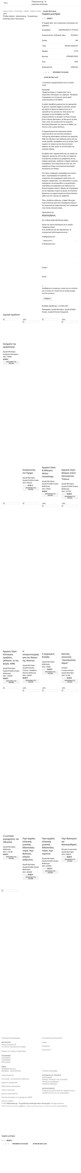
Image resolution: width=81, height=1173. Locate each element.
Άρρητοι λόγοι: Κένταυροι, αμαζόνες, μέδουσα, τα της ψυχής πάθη (11, 657)
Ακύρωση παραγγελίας (9, 1082)
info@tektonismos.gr (8, 1069)
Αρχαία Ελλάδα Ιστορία (31, 480)
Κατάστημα (19, 11)
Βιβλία (26, 11)
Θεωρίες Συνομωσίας (69, 849)
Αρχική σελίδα (8, 11)
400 (76, 40)
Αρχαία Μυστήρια (49, 11)
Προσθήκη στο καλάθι (60, 72)
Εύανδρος (74, 35)
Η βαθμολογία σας (49, 237)
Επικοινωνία (46, 1050)
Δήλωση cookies (7, 1101)
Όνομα (45, 267)
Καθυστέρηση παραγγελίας (10, 1086)
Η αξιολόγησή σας (49, 244)
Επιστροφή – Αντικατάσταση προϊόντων (15, 1079)
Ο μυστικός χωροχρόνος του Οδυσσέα (11, 839)
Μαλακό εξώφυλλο (71, 46)
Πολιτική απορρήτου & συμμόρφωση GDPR (16, 1097)
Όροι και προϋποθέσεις (9, 1094)
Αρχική (44, 1042)
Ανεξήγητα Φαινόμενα (10, 354)
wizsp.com (64, 1106)
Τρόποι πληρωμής (8, 1090)
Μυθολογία (46, 486)
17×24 (76, 51)
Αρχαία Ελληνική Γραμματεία (58, 312)
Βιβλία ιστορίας (36, 11)
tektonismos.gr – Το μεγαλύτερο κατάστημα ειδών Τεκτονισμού (28, 1103)
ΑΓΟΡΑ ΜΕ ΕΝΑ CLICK (51, 77)
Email (44, 277)
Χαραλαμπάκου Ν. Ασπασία (68, 30)
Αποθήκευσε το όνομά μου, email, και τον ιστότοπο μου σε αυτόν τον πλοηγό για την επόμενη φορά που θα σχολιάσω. (59, 290)
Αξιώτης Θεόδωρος (29, 673)
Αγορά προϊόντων (7, 1075)
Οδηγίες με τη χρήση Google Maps (13, 1051)
